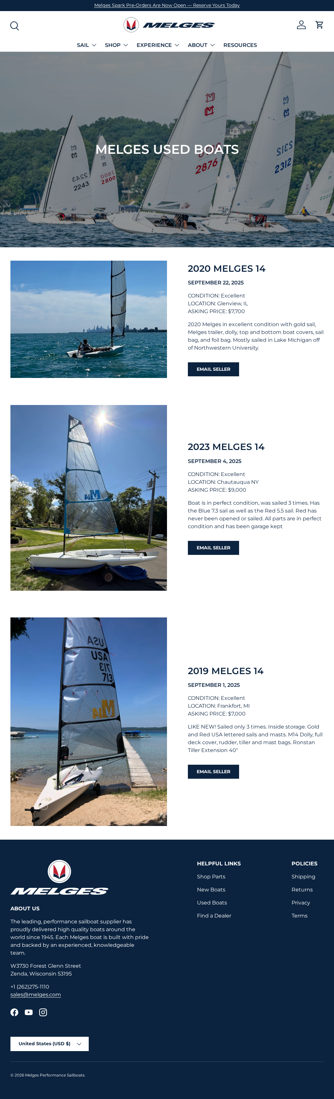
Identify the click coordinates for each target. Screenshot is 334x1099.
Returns (302, 890)
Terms (300, 916)
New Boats (211, 890)
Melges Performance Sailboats (54, 1075)
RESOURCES (240, 45)
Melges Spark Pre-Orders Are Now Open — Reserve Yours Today (167, 5)
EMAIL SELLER (213, 369)
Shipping (303, 877)
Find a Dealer (214, 916)
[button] (319, 25)
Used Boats (212, 903)
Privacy (301, 903)
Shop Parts (211, 877)
